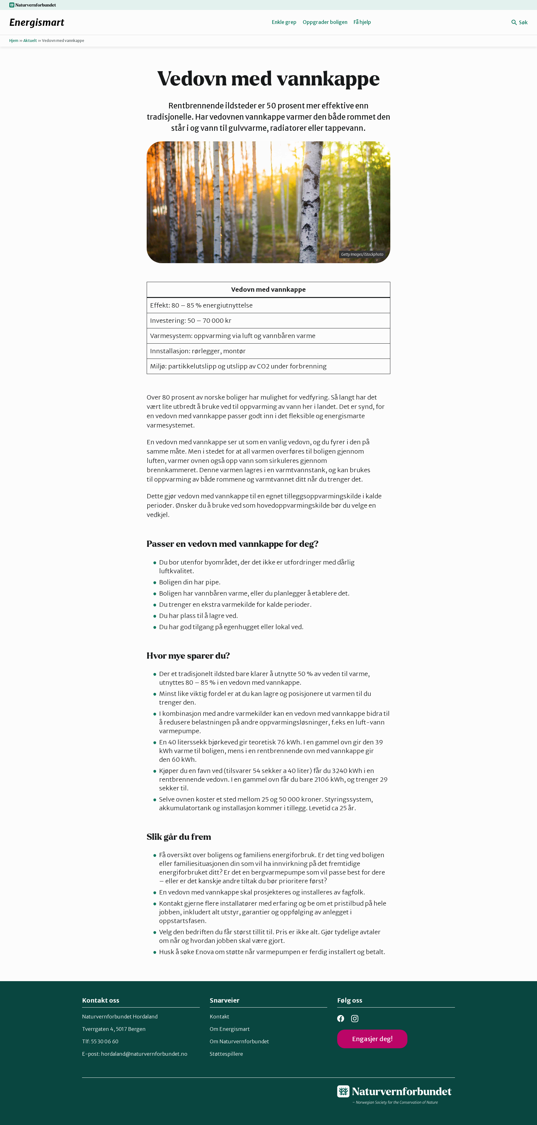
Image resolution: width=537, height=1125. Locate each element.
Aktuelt (30, 40)
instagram (354, 1018)
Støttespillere (226, 1054)
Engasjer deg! (372, 1039)
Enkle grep (284, 22)
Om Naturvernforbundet (239, 1041)
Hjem (13, 40)
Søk (523, 22)
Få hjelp (362, 22)
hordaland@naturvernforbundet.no (144, 1054)
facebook (340, 1018)
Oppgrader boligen (325, 22)
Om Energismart (230, 1029)
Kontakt (219, 1016)
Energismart (36, 22)
